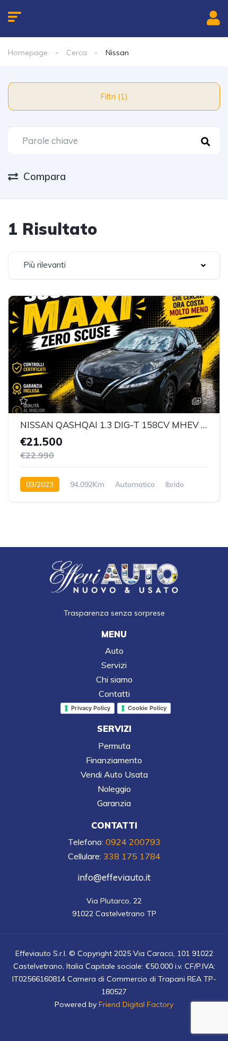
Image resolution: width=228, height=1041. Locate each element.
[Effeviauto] (114, 577)
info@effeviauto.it (114, 877)
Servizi (114, 665)
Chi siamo (114, 679)
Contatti (114, 693)
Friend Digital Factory (136, 1004)
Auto (114, 650)
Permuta (114, 745)
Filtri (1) (114, 96)
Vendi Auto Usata (114, 774)
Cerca (76, 52)
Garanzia (114, 803)
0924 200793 (133, 842)
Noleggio (114, 788)
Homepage (28, 52)
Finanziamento (114, 760)
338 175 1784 (132, 856)
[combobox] (114, 265)
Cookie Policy (147, 708)
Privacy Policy (90, 708)
